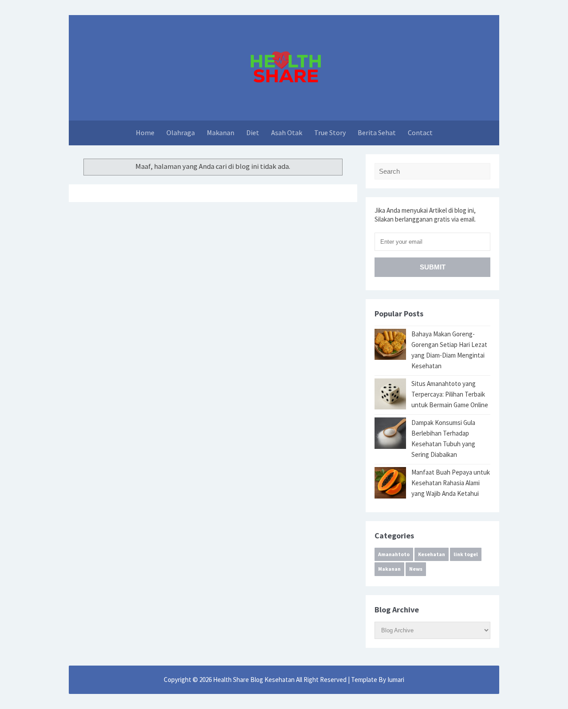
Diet (252, 132)
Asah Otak (286, 132)
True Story (330, 132)
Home (145, 132)
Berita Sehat (377, 132)
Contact (420, 132)
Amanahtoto (394, 554)
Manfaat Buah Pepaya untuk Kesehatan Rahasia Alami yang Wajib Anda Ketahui (450, 483)
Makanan (220, 132)
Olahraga (180, 132)
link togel (466, 554)
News (415, 568)
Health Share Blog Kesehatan (254, 679)
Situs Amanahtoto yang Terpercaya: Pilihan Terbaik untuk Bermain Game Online (449, 394)
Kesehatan (431, 554)
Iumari (395, 679)
